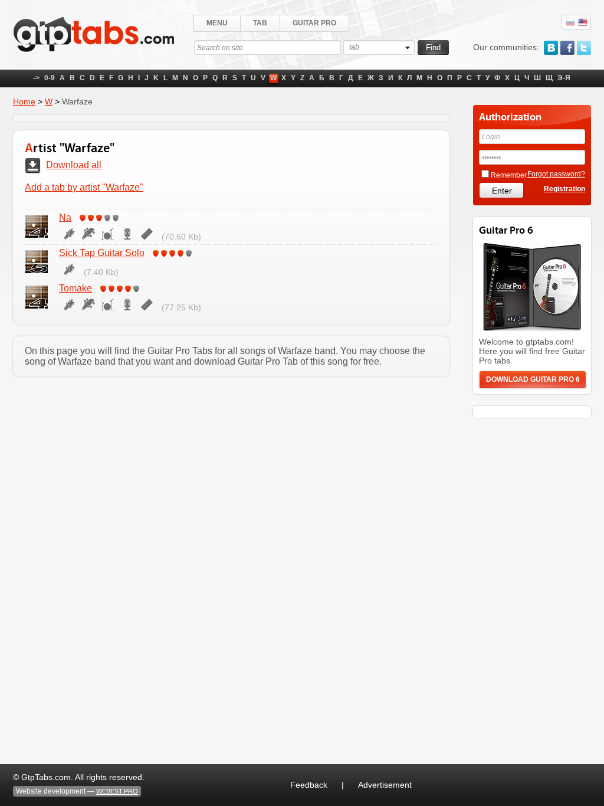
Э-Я (563, 78)
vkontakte (551, 48)
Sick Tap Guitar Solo (102, 253)
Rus (570, 22)
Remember (509, 175)
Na (65, 217)
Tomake (75, 288)
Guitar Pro (314, 23)
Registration (564, 189)
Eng (582, 22)
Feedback (308, 784)
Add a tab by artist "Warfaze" (84, 187)
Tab (260, 23)
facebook (567, 48)
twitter (584, 48)
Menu (217, 23)
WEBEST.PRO (117, 791)
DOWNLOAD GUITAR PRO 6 (533, 379)
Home (24, 101)
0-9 (49, 78)
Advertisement (385, 784)
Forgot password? (556, 174)
